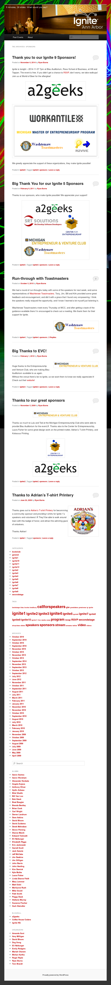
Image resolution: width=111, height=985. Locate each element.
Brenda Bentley (19, 805)
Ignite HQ (16, 922)
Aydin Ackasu (18, 790)
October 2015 (18, 652)
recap (68, 619)
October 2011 (18, 685)
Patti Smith (17, 893)
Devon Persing (18, 829)
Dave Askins (17, 817)
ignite (91, 607)
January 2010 (18, 731)
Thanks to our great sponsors (38, 400)
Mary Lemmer (18, 881)
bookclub (16, 551)
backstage (16, 607)
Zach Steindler (18, 906)
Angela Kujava (18, 784)
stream (60, 625)
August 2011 (17, 691)
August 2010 (17, 719)
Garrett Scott (17, 847)
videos (88, 625)
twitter (74, 625)
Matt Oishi (16, 884)
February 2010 (18, 728)
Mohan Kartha (18, 954)
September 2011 (19, 688)
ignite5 (22, 264)
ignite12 (15, 567)
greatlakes (74, 607)
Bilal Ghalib (17, 793)
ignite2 (22, 481)
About (30, 37)
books (26, 607)
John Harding (18, 866)
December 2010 (19, 706)
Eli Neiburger (18, 838)
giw (68, 607)
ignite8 (15, 588)
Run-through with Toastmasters (40, 278)
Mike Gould (17, 890)
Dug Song (16, 942)
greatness (82, 607)
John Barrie (17, 863)
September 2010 (19, 716)
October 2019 (18, 636)
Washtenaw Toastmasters (42, 293)
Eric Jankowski (19, 844)
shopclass (16, 625)
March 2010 (17, 725)
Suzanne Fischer (19, 903)
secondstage (17, 594)
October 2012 (18, 670)
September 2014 (19, 661)
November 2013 (19, 664)
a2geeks (15, 916)
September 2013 (19, 667)
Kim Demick (17, 869)
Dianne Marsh (18, 832)
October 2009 (18, 737)
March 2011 (17, 697)
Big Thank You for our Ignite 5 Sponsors (47, 183)
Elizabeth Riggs (19, 841)
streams (69, 625)
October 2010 (18, 713)
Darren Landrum (19, 814)
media (43, 620)
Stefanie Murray (19, 899)
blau (22, 607)
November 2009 (19, 734)
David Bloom (18, 820)
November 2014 (19, 655)
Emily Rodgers (18, 948)
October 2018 (18, 642)
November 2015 (19, 648)
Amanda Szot (18, 933)
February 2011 (18, 700)
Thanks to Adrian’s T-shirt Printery (42, 495)
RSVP (66, 72)
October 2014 (18, 658)
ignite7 (15, 585)
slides (23, 625)
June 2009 (16, 749)
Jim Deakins (17, 857)
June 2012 (16, 679)
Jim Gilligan (17, 860)
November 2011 (19, 682)
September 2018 (19, 645)
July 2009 (16, 746)
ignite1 (22, 538)
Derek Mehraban (19, 826)
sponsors (43, 170)
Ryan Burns (43, 62)
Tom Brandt (17, 963)
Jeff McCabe (17, 854)
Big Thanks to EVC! (29, 350)
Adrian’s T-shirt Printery (42, 510)
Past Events (18, 37)
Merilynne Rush (19, 887)
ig (87, 607)
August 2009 (17, 743)
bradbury (33, 607)
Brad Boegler (18, 802)
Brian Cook (17, 808)
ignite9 (22, 170)
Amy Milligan (18, 936)
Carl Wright (17, 811)
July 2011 (16, 694)
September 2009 (19, 740)
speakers (32, 625)
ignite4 (22, 337)
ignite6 (15, 582)
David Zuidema (19, 823)
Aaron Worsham (19, 777)
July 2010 (16, 722)
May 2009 (16, 752)
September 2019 (19, 639)
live (39, 620)
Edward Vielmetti (19, 835)
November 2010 (19, 710)
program (57, 619)
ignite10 (15, 560)
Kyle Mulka (17, 872)
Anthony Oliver (19, 787)
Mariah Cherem (19, 951)
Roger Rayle (17, 957)
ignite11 (15, 563)
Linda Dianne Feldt (20, 878)
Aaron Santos (18, 774)
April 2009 (16, 755)
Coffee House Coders (21, 919)
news (48, 620)
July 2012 (16, 676)
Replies (52, 337)
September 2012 (19, 673)
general (15, 554)
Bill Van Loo (17, 796)
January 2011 (18, 703)
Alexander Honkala (20, 780)
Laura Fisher (17, 875)
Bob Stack (16, 799)
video (82, 625)
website (30, 380)
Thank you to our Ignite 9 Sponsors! (44, 57)
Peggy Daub (17, 896)
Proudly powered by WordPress (55, 975)
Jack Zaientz (17, 851)
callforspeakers (51, 606)
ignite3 (22, 386)
